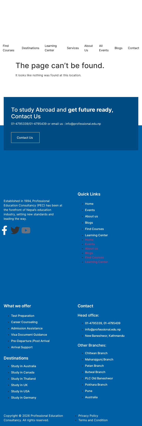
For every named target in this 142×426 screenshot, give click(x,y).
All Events (104, 48)
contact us (25, 137)
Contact (133, 48)
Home (89, 204)
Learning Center (51, 48)
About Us (88, 48)
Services (73, 48)
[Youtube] (26, 230)
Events (90, 210)
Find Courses (8, 48)
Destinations (30, 48)
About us (91, 216)
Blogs (118, 48)
